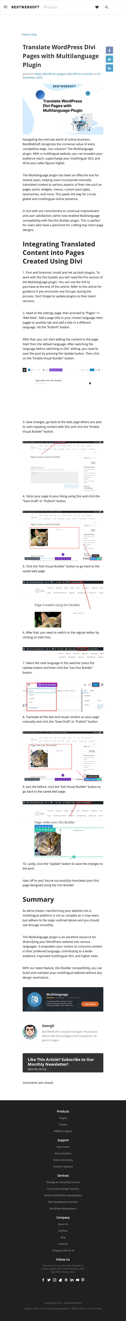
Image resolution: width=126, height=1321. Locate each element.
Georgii (48, 1025)
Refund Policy (78, 1308)
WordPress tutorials (80, 74)
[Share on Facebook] (109, 50)
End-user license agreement (56, 1308)
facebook (43, 1280)
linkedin (72, 1280)
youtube (77, 1280)
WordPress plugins (54, 74)
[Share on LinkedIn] (109, 68)
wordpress (66, 1280)
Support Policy (31, 1308)
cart (117, 7)
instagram (54, 1280)
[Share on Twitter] (109, 59)
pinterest (82, 1280)
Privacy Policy (95, 1308)
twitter (49, 1280)
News (38, 74)
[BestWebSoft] (34, 7)
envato (60, 1280)
